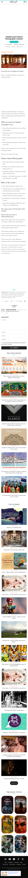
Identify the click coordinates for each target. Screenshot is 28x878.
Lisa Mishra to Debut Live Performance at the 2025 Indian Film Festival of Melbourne (14, 755)
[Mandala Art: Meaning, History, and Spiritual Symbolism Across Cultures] (14, 437)
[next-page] (15, 500)
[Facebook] (18, 859)
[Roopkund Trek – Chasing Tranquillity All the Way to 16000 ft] (14, 629)
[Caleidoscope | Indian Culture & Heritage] (13, 2)
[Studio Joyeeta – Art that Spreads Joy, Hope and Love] (14, 583)
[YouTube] (10, 859)
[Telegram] (14, 859)
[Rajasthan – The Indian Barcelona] (14, 516)
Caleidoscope (9, 44)
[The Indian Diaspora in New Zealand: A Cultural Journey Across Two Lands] (14, 484)
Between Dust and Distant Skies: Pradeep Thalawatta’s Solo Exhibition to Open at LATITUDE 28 (14, 400)
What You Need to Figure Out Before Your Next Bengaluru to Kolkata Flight (14, 377)
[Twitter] (23, 859)
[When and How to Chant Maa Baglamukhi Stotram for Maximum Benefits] (14, 653)
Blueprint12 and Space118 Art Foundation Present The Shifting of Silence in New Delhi (14, 424)
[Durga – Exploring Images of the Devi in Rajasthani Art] (14, 561)
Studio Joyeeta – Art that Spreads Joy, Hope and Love (14, 594)
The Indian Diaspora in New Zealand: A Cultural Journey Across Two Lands (14, 496)
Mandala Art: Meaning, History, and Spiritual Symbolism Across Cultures (14, 448)
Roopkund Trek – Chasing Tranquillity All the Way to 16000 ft (14, 641)
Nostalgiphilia (14, 708)
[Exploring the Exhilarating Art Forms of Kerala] (14, 767)
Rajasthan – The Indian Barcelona (14, 527)
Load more (13, 783)
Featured (13, 46)
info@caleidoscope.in (7, 216)
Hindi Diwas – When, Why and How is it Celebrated (14, 733)
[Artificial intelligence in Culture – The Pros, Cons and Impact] (14, 605)
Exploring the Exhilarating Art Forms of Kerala (14, 779)
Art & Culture (8, 46)
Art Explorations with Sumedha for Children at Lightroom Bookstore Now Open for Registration (14, 472)
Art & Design (14, 398)
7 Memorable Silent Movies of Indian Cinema (14, 710)
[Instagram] (5, 859)
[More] (25, 301)
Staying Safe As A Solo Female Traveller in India (14, 550)
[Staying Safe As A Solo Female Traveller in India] (14, 539)
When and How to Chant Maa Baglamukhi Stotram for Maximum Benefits (14, 665)
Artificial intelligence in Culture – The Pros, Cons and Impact (14, 617)
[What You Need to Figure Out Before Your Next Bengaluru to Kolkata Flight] (14, 365)
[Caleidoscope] (5, 44)
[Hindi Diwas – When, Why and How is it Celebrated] (14, 721)
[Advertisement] (14, 19)
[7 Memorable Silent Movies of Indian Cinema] (14, 699)
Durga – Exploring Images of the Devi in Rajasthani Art (14, 572)
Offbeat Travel (19, 46)
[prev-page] (13, 500)
